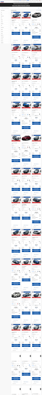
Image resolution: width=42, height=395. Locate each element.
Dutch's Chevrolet (15, 0)
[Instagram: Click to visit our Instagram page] (20, 0)
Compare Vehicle (14, 99)
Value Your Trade (16, 66)
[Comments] (19, 25)
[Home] (14, 2)
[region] (16, 31)
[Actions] (19, 20)
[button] (20, 15)
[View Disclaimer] (16, 25)
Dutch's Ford (22, 0)
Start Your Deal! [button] (16, 32)
